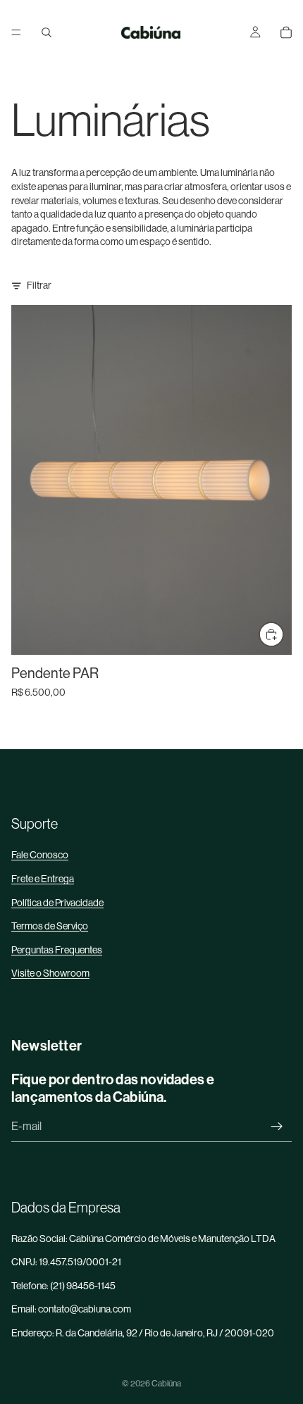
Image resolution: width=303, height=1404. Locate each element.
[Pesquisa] (46, 32)
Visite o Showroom (50, 973)
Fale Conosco (39, 854)
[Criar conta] (277, 1126)
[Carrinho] (286, 32)
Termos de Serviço (49, 926)
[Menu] (16, 32)
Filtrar (39, 285)
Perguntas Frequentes (56, 949)
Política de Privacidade (57, 902)
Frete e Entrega (42, 878)
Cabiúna (166, 1384)
